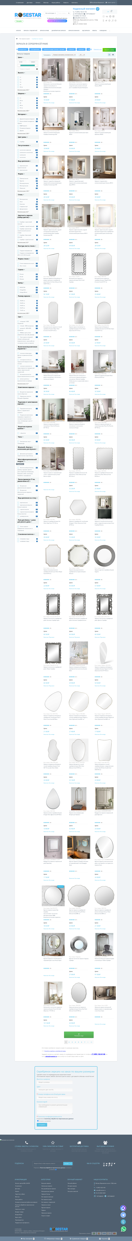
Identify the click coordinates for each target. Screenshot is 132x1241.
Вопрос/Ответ (18, 1214)
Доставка (29, 2)
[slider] (18, 65)
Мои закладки (71, 1188)
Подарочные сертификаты (22, 1222)
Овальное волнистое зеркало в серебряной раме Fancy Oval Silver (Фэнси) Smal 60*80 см (78, 1009)
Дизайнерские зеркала (59, 30)
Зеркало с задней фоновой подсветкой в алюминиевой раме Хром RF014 (78, 183)
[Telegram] (110, 17)
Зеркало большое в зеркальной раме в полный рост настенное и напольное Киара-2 (52, 377)
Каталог (18, 30)
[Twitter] (106, 21)
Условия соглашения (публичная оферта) (26, 1202)
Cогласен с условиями (45, 1121)
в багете (71, 49)
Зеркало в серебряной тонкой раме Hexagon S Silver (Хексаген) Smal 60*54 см (78, 523)
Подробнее (20, 464)
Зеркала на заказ (46, 1205)
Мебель (94, 30)
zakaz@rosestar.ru (80, 18)
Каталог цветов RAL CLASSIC (22, 1183)
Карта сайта (18, 1217)
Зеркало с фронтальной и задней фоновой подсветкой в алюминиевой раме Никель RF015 (78, 231)
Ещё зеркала (86, 30)
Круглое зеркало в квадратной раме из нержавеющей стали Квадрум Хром (78, 863)
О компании (20, 2)
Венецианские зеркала (47, 1191)
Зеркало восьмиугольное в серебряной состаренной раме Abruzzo (77, 571)
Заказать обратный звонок (57, 18)
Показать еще (78, 1036)
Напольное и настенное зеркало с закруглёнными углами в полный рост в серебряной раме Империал (78, 85)
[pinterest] (115, 21)
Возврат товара (19, 1212)
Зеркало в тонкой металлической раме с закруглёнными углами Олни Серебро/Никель (104, 523)
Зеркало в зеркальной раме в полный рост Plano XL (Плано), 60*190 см (51, 425)
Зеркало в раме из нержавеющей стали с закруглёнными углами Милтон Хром (52, 474)
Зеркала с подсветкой (30, 30)
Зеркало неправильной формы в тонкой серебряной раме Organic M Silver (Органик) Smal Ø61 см (104, 717)
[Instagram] (104, 17)
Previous (17, 49)
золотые (81, 49)
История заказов (72, 1186)
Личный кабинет (72, 1183)
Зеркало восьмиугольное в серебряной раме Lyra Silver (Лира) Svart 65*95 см (53, 571)
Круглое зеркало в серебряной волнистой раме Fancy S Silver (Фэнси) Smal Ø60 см (103, 911)
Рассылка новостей (73, 1191)
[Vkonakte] (107, 17)
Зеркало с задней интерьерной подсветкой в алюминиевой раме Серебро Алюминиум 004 (53, 183)
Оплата (38, 2)
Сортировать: (47, 55)
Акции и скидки (45, 1215)
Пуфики (43, 1210)
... (109, 30)
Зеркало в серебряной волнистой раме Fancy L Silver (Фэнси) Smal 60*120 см (78, 474)
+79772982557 (90, 14)
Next (91, 49)
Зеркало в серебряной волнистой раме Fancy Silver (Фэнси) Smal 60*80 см (104, 474)
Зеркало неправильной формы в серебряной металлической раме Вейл (78, 668)
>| (91, 1042)
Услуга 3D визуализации (57, 21)
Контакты (75, 2)
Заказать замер (109, 50)
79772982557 (78, 14)
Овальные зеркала (46, 1213)
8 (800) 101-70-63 (80, 16)
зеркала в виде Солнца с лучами (54, 49)
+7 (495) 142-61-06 (80, 12)
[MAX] (123, 1208)
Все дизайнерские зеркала (48, 1188)
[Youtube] (113, 17)
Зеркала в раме (44, 30)
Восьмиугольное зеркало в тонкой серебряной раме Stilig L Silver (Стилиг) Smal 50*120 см (53, 328)
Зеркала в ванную (73, 30)
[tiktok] (112, 21)
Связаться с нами (20, 1209)
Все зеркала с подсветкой (48, 1202)
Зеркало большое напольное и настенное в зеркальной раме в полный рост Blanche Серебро (77, 377)
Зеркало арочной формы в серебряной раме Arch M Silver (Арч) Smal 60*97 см (104, 328)
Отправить (42, 1125)
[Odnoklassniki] (103, 21)
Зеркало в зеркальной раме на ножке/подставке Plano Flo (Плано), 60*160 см (104, 425)
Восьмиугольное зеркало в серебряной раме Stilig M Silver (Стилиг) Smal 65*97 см (103, 280)
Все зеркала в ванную (47, 1197)
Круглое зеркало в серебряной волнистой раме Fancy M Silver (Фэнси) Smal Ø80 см (77, 911)
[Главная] (16, 39)
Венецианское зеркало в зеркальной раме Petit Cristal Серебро (76, 280)
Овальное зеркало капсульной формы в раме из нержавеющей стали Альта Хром (103, 1009)
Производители (19, 1220)
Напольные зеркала (46, 1186)
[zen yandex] (109, 21)
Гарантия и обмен (20, 1194)
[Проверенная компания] (7, 1140)
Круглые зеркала (45, 1207)
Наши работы (56, 2)
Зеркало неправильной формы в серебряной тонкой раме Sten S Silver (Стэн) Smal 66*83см (52, 717)
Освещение (103, 30)
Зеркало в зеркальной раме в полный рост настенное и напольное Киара (77, 425)
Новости (65, 2)
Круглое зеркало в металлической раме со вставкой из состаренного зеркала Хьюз (104, 863)
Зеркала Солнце (45, 1194)
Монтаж (45, 2)
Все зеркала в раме (46, 1199)
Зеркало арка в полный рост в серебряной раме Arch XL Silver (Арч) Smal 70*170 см (77, 328)
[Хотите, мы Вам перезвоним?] (123, 1222)
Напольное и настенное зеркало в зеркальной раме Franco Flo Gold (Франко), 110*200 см (53, 1009)
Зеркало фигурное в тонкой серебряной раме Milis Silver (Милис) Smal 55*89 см (76, 766)
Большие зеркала (46, 1183)
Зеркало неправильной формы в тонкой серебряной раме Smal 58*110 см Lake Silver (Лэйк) (52, 766)
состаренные (35, 49)
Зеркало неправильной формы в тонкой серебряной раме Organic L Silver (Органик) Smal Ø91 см (78, 717)
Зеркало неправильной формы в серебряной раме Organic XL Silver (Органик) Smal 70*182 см (104, 668)
